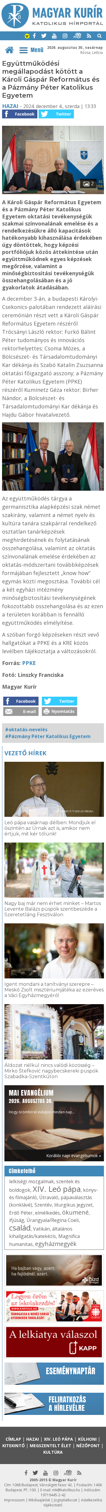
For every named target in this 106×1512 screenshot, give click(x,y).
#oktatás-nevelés (26, 729)
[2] (53, 192)
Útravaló (48, 1197)
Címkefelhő (22, 1171)
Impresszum (14, 1500)
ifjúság (16, 1220)
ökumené (75, 1212)
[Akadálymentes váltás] (27, 36)
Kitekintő (13, 1445)
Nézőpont (88, 1445)
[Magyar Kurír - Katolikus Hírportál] (52, 26)
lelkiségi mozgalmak (31, 1181)
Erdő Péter (21, 1213)
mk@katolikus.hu (66, 1489)
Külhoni (87, 1439)
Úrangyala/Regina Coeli (52, 1220)
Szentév (43, 1205)
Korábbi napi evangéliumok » (73, 1155)
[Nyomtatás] (59, 714)
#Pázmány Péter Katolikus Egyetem (48, 736)
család (20, 1227)
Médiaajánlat (39, 1500)
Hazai (10, 106)
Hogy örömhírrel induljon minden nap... (42, 1101)
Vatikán (41, 1229)
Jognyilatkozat (65, 1500)
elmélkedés (47, 1213)
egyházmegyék (56, 1244)
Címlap (13, 1439)
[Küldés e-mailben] (21, 714)
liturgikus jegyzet (73, 1205)
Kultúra (53, 1452)
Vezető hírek (25, 753)
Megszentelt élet (50, 1445)
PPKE (29, 662)
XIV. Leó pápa (57, 1188)
